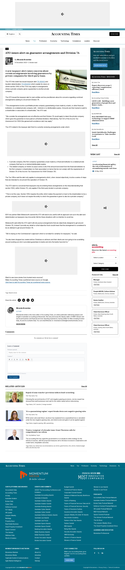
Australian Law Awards (42, 518)
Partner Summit (69, 523)
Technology (65, 41)
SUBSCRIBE (69, 560)
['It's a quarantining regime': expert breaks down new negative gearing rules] (14, 415)
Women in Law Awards (101, 487)
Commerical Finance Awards (73, 490)
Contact (37, 558)
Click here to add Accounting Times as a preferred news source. (27, 282)
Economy (53, 41)
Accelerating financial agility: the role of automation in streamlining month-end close (104, 166)
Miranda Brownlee (24, 60)
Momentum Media (11, 555)
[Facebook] (19, 300)
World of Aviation (10, 538)
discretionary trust (34, 447)
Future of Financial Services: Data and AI (77, 503)
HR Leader (8, 512)
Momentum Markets (11, 552)
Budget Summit (69, 487)
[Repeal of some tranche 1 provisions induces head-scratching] (14, 397)
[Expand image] (58, 88)
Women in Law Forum (100, 490)
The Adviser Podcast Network (103, 517)
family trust (39, 446)
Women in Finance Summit (72, 540)
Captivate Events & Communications (16, 558)
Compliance (76, 41)
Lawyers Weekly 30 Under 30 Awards (76, 515)
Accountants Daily (11, 490)
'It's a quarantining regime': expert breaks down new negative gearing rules (56, 411)
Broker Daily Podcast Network (103, 503)
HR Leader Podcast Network (103, 509)
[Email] (32, 300)
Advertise (38, 555)
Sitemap (37, 561)
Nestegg (8, 518)
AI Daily (7, 495)
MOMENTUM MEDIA (17, 29)
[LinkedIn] (23, 300)
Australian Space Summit (42, 526)
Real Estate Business (12, 524)
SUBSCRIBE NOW (100, 65)
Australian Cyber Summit (42, 512)
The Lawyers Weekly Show (102, 523)
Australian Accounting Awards (44, 495)
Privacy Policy (103, 567)
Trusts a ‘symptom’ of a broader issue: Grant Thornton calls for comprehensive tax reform (50, 431)
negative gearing (38, 423)
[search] (119, 466)
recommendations (47, 446)
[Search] (20, 34)
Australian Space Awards (43, 523)
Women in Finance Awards (72, 537)
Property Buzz (10, 521)
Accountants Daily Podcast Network (105, 497)
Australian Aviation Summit (43, 503)
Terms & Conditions (114, 567)
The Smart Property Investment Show (106, 526)
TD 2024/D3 (26, 84)
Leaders (87, 41)
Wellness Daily (10, 535)
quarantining (49, 423)
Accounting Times (11, 493)
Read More (95, 92)
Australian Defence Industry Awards (46, 515)
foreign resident (47, 404)
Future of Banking (70, 500)
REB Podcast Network (101, 512)
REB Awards (68, 526)
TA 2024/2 (41, 82)
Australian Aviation (11, 498)
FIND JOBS (105, 269)
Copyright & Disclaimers (90, 567)
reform (73, 446)
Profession (43, 41)
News (27, 41)
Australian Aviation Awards (43, 501)
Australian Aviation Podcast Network (105, 500)
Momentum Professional (101, 533)
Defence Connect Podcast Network (105, 506)
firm (70, 446)
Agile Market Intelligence (13, 561)
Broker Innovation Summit (43, 540)
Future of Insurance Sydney (73, 509)
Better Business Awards (42, 532)
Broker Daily (9, 501)
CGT (34, 404)
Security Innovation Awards (73, 532)
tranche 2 (39, 404)
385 (45, 423)
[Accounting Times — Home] (65, 34)
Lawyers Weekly (10, 515)
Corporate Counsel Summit (72, 492)
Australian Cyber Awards (42, 509)
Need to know (13, 293)
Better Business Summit (42, 535)
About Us (38, 552)
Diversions (113, 466)
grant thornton (64, 446)
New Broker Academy (71, 517)
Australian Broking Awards (43, 506)
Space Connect (10, 529)
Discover (96, 41)
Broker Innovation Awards (43, 537)
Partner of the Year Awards (73, 520)
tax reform (57, 446)
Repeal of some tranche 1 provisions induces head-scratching (50, 393)
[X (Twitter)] (28, 300)
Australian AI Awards (41, 498)
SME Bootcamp (69, 534)
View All (84, 386)
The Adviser (9, 532)
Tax (34, 41)
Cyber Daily (9, 504)
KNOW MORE (20, 324)
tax (34, 446)
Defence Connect (11, 507)
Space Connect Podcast (101, 514)
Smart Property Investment (13, 527)
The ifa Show (98, 520)
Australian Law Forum (41, 520)
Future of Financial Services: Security (76, 506)
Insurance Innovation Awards (73, 512)
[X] (99, 553)
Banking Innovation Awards (43, 529)
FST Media (8, 510)
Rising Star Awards (70, 529)
